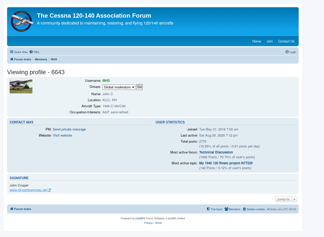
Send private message (69, 129)
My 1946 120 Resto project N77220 (226, 163)
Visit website (62, 135)
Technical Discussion (216, 152)
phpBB (139, 218)
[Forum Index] (22, 21)
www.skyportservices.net (28, 190)
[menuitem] (34, 52)
